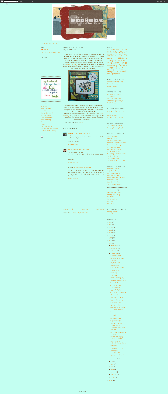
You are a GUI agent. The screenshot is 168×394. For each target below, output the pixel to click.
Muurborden (46, 43)
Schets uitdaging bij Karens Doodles (116, 338)
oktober (113, 251)
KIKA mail (113, 330)
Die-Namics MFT (113, 50)
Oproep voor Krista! (116, 355)
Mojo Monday (111, 115)
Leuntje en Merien (120, 54)
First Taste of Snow (116, 297)
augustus (114, 359)
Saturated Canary (47, 122)
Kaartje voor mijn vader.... (118, 292)
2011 (110, 241)
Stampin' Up (112, 72)
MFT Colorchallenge (113, 173)
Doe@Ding (44, 106)
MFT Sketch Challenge (114, 149)
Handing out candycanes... (115, 352)
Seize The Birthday (113, 182)
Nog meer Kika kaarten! (118, 280)
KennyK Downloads (47, 113)
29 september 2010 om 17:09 (82, 168)
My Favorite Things (117, 66)
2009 (111, 381)
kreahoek (123, 72)
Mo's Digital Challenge (114, 175)
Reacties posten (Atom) (80, 213)
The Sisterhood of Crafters (116, 160)
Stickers (55, 43)
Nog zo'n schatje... (115, 321)
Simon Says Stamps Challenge (116, 154)
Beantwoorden (73, 144)
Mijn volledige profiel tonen (50, 52)
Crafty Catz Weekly (113, 195)
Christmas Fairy (115, 318)
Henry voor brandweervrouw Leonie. (116, 314)
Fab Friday (110, 197)
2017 (110, 225)
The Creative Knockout (114, 184)
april (112, 369)
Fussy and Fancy (112, 199)
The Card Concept (113, 156)
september (115, 253)
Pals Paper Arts (112, 180)
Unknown (46, 49)
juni (112, 364)
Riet (69, 150)
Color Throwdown (113, 136)
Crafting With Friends (114, 192)
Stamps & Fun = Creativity (115, 117)
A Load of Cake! (115, 302)
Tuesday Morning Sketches (116, 128)
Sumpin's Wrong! (115, 256)
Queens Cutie (114, 270)
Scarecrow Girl (115, 305)
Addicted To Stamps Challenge (114, 95)
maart (113, 372)
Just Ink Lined (45, 111)
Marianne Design (117, 59)
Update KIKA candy (116, 300)
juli (112, 361)
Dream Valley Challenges (115, 101)
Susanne (70, 133)
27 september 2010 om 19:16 (82, 133)
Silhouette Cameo (117, 70)
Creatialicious (111, 214)
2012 (110, 238)
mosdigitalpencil (113, 74)
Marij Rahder (121, 61)
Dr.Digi (115, 52)
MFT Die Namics (113, 56)
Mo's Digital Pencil (47, 117)
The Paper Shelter (47, 126)
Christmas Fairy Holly (117, 278)
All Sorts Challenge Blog (115, 82)
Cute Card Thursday (114, 171)
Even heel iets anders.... (117, 268)
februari (114, 375)
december (114, 246)
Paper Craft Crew (113, 152)
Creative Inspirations (114, 141)
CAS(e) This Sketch (113, 169)
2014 (110, 233)
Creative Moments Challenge (116, 143)
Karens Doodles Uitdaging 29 (115, 286)
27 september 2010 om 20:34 (80, 150)
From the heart (46, 109)
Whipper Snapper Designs (49, 129)
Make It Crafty (46, 115)
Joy (120, 51)
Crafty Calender (112, 212)
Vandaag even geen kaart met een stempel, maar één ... (117, 325)
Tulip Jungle (114, 275)
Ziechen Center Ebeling (48, 131)
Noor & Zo (110, 203)
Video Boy (113, 273)
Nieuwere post (68, 209)
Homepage (84, 209)
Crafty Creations (113, 138)
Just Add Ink (111, 201)
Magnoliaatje (114, 265)
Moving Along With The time (116, 178)
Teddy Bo (44, 124)
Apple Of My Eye (115, 290)
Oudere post (100, 209)
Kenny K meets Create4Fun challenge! (118, 342)
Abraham (113, 346)
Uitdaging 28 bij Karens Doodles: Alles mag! (117, 308)
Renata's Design (46, 120)
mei (112, 367)
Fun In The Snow (115, 283)
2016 (110, 227)
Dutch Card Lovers (113, 103)
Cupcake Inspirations (114, 98)
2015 (110, 230)
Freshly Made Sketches (114, 147)
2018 (110, 222)
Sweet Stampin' (112, 86)
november (114, 248)
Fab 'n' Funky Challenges (114, 145)
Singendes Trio (69, 50)
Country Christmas (116, 348)
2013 (110, 235)
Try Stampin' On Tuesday (115, 126)
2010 (110, 243)
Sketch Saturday (71, 65)
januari (113, 377)
